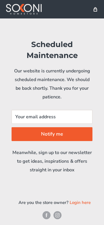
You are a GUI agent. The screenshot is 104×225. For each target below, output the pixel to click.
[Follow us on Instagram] (57, 215)
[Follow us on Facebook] (46, 215)
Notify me (52, 134)
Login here (80, 202)
